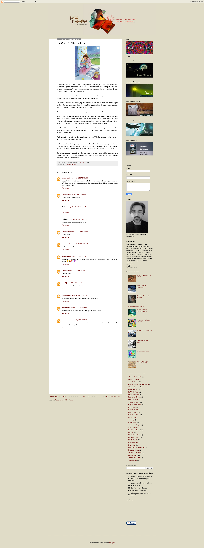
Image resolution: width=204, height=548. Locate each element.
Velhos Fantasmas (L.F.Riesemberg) (142, 310)
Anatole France (133, 382)
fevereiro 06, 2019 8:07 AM (78, 219)
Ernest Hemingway (134, 397)
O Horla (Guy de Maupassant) (141, 286)
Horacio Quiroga (133, 415)
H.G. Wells (131, 407)
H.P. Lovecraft (133, 409)
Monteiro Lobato (133, 437)
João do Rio (132, 422)
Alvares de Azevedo (135, 377)
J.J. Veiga (131, 420)
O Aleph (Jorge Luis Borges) (136, 306)
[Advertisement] (87, 375)
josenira (65, 307)
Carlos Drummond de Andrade (138, 384)
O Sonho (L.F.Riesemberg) (144, 330)
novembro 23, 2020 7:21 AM (77, 320)
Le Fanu (131, 432)
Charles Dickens (133, 387)
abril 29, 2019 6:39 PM (77, 270)
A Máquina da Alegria (143, 351)
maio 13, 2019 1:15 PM (75, 283)
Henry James (132, 412)
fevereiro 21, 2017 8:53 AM (78, 178)
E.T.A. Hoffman (133, 392)
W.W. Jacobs (132, 460)
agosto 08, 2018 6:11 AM (77, 207)
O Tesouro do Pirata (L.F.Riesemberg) (142, 362)
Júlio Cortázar (133, 427)
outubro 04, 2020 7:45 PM (78, 295)
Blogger (111, 543)
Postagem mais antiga (113, 396)
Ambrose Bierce (133, 379)
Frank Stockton (133, 399)
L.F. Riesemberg (71, 164)
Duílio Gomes (132, 389)
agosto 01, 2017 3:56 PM (77, 194)
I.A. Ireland (132, 417)
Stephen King (132, 455)
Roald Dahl (132, 445)
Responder (65, 188)
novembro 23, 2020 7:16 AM (77, 307)
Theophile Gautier (134, 457)
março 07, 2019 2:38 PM (77, 256)
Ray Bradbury (133, 442)
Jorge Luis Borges (134, 425)
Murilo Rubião (133, 440)
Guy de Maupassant (135, 404)
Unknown (65, 178)
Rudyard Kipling (133, 450)
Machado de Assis (134, 435)
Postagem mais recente (58, 396)
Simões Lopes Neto (135, 452)
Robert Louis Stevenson (136, 447)
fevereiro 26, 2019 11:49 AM (78, 231)
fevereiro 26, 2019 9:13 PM (78, 244)
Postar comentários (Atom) (64, 400)
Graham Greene (133, 402)
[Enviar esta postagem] (88, 162)
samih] (64, 283)
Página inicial (86, 396)
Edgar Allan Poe (133, 394)
